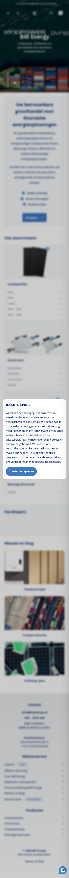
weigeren (11, 457)
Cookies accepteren (21, 471)
